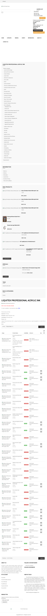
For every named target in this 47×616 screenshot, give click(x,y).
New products (7, 187)
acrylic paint (8, 285)
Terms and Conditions (7, 180)
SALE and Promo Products (9, 71)
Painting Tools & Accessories (9, 140)
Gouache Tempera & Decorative (10, 103)
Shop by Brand (6, 160)
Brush (5, 81)
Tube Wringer (6, 153)
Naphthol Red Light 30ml (17, 456)
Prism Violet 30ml (16, 490)
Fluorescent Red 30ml (17, 401)
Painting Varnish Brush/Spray (9, 136)
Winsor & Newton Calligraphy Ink (11, 118)
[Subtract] (41, 373)
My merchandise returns (6, 579)
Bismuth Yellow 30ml (17, 357)
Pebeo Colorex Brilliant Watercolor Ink (12, 110)
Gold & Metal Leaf (7, 101)
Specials (5, 264)
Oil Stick (5, 132)
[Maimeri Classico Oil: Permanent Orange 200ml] (12, 268)
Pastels (5, 146)
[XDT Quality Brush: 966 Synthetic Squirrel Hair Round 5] (12, 233)
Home (5, 51)
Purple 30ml (15, 496)
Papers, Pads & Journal (8, 144)
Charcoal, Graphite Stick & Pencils (10, 85)
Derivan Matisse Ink (8, 114)
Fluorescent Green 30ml (17, 382)
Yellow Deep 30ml (16, 535)
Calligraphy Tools (8, 106)
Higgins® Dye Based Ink (9, 122)
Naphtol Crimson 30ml (17, 462)
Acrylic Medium (7, 73)
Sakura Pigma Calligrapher (9, 116)
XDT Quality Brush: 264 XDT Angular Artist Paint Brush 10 (34, 249)
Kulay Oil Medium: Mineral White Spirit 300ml (29, 199)
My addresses (4, 583)
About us (5, 171)
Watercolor (6, 155)
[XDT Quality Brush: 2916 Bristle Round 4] (11, 241)
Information (7, 167)
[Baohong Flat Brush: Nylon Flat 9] (5, 219)
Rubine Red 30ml (16, 502)
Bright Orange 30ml (16, 363)
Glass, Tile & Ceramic (8, 99)
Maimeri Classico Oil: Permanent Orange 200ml (31, 267)
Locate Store (5, 176)
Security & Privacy (6, 178)
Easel (5, 89)
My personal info (4, 585)
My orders (3, 577)
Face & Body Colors (7, 93)
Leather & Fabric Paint (8, 126)
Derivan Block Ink (8, 120)
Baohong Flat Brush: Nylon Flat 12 (13, 216)
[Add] (41, 370)
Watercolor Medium (8, 157)
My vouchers (3, 587)
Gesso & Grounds (7, 97)
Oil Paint (5, 130)
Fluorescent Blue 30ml (17, 376)
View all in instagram (29, 565)
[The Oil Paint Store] (23, 7)
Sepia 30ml (15, 508)
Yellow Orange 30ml (16, 547)
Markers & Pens (7, 134)
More (2, 324)
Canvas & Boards (7, 83)
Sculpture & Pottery (8, 149)
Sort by (3, 326)
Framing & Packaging (8, 95)
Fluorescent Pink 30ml (17, 395)
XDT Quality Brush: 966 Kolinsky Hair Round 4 (30, 232)
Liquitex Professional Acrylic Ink (11, 112)
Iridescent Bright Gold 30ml (18, 421)
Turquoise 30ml (16, 528)
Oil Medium (6, 128)
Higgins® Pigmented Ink (9, 124)
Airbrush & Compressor (8, 77)
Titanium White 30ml (16, 515)
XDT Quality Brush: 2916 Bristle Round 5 (27, 241)
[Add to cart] (44, 372)
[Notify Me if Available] (41, 351)
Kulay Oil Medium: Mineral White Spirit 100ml (29, 207)
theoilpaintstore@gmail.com (33, 592)
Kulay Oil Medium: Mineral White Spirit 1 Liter (29, 190)
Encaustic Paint (7, 91)
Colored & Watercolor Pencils (9, 87)
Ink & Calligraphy (7, 105)
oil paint (4, 285)
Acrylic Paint (6, 75)
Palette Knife (6, 142)
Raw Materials (6, 151)
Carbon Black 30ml (16, 370)
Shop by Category (6, 68)
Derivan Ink (7, 108)
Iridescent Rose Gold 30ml (18, 450)
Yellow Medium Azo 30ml (17, 541)
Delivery (5, 172)
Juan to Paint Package (8, 70)
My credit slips (4, 581)
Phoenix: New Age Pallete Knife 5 (13, 225)
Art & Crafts (6, 79)
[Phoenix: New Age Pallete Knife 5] (5, 228)
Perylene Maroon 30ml (17, 468)
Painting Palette (7, 138)
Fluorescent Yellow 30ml (17, 407)
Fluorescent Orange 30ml (17, 388)
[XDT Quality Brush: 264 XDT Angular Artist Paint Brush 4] (14, 249)
